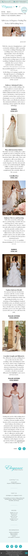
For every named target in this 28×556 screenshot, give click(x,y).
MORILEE (14, 109)
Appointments (14, 534)
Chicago (17, 500)
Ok (26, 553)
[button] (14, 7)
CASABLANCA (14, 176)
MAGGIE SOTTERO (14, 316)
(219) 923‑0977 (14, 482)
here (18, 555)
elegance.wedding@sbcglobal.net (14, 483)
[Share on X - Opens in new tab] (24, 448)
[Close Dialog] (1, 553)
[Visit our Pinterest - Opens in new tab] (16, 546)
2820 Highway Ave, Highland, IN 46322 (14, 495)
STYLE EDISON (14, 318)
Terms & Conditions (14, 532)
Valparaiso (15, 499)
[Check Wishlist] (16, 6)
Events (14, 536)
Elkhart (10, 499)
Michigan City (20, 499)
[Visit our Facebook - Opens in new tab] (7, 546)
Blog (9, 12)
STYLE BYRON (13, 380)
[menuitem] (14, 7)
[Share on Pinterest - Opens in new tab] (19, 448)
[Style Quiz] (24, 10)
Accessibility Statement (14, 537)
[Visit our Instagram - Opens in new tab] (11, 546)
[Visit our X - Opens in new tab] (20, 546)
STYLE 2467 (14, 177)
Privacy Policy (14, 533)
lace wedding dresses (9, 68)
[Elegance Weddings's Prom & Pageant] (7, 7)
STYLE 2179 (14, 111)
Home (3, 12)
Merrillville (11, 500)
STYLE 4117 (14, 251)
